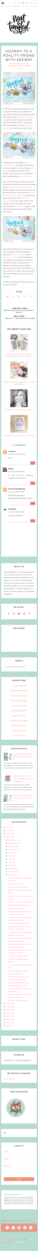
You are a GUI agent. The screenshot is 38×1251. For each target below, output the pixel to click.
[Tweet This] (7, 296)
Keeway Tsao (22, 64)
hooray (12, 64)
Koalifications (14, 66)
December (13, 840)
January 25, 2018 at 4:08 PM (16, 471)
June (11, 859)
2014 (9, 1013)
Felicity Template (22, 1240)
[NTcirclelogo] (16, 1119)
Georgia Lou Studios (7, 1242)
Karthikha (12, 509)
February (12, 872)
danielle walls (19, 725)
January (12, 875)
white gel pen (19, 206)
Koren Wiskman (19, 710)
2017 (9, 1003)
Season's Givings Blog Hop (18, 1000)
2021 (9, 827)
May (10, 862)
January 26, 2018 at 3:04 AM (16, 492)
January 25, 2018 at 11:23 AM (16, 454)
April (11, 865)
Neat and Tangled (11, 1240)
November (13, 843)
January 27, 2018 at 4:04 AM (16, 512)
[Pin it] (24, 296)
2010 (9, 1026)
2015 (9, 1010)
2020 (9, 830)
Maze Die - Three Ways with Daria (21, 902)
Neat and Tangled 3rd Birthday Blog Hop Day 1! (23, 798)
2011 (9, 1022)
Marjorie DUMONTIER (16, 489)
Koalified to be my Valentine (19, 905)
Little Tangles (9, 1079)
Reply (32, 463)
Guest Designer (19, 701)
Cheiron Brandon (19, 691)
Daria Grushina (19, 696)
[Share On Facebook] (13, 296)
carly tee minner (19, 721)
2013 (9, 1016)
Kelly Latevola (19, 706)
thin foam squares (18, 254)
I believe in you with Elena (18, 956)
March (11, 868)
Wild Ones (26, 66)
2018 (9, 837)
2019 (9, 834)
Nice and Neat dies (24, 176)
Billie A (11, 469)
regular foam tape (10, 257)
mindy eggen (19, 730)
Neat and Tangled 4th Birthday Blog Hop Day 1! (23, 757)
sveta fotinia (19, 735)
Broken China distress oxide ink (19, 187)
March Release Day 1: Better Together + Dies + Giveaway (23, 778)
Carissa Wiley (19, 686)
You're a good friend (16, 884)
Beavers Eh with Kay (16, 908)
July (10, 856)
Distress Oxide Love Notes (18, 887)
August (11, 853)
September (13, 849)
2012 (9, 1019)
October (12, 846)
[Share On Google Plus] (19, 296)
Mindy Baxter (19, 716)
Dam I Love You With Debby (18, 923)
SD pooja (11, 451)
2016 (9, 1007)
